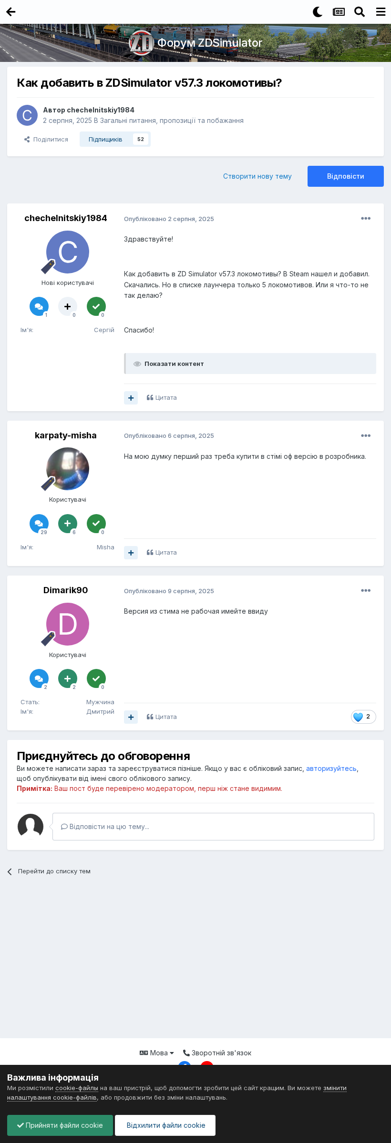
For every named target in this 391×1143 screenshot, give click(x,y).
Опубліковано (169, 219)
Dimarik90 (65, 590)
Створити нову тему (257, 176)
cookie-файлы (76, 1088)
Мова (159, 1053)
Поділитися (49, 139)
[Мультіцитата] (131, 398)
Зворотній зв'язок (220, 1053)
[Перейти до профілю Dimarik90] (67, 624)
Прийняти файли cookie (63, 1125)
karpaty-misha (66, 435)
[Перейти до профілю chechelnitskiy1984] (27, 115)
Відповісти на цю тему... (108, 826)
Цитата (166, 397)
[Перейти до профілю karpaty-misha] (67, 468)
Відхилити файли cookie (165, 1125)
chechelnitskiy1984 (100, 110)
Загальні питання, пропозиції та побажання (172, 120)
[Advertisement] (195, 962)
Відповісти (345, 176)
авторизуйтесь (331, 768)
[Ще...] (365, 218)
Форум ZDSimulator (210, 43)
